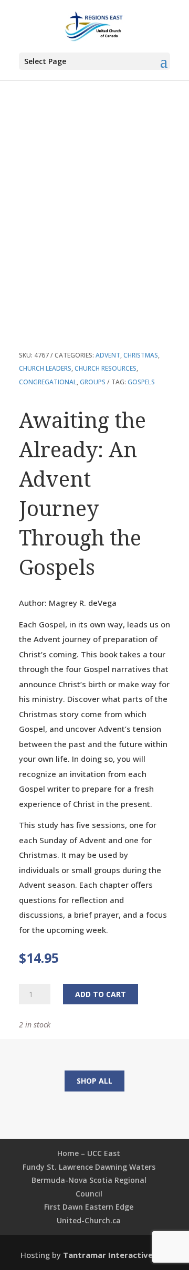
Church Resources (105, 368)
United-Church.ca (89, 1220)
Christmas (140, 355)
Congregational (48, 381)
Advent (108, 355)
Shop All (94, 1081)
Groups (93, 381)
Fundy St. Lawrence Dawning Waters (89, 1167)
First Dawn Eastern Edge (88, 1207)
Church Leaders (45, 368)
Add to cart (100, 994)
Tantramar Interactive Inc (114, 1255)
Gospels (141, 381)
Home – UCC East (88, 1153)
